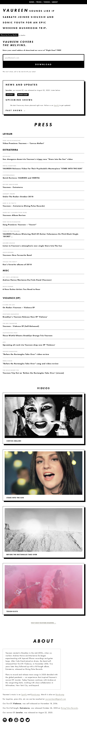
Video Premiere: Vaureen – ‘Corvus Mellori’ (23, 143)
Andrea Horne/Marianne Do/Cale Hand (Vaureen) (27, 280)
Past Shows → (16, 110)
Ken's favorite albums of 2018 (17, 264)
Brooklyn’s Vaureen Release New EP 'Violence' (25, 317)
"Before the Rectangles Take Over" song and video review (31, 363)
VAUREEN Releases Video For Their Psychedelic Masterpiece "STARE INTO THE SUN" (43, 168)
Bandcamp (35, 694)
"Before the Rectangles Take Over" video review (26, 354)
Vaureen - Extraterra (13, 187)
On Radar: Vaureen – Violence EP (19, 307)
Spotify (56, 105)
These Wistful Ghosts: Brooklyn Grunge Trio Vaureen (27, 335)
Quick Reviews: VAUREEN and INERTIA (21, 178)
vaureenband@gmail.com (55, 699)
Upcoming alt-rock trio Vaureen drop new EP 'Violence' (29, 345)
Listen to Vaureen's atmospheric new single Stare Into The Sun (32, 246)
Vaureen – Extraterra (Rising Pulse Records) (24, 206)
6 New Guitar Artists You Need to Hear (21, 289)
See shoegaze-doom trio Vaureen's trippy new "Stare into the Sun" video (38, 159)
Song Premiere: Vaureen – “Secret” (20, 224)
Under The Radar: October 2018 (18, 196)
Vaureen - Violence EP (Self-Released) (21, 326)
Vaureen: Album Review (14, 215)
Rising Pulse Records (69, 708)
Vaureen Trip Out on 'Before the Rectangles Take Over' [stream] (33, 373)
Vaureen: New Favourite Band (17, 255)
